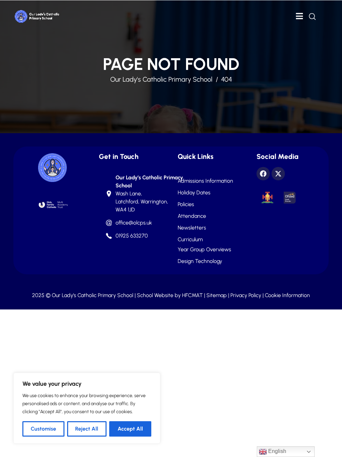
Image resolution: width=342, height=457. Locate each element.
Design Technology (200, 261)
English (276, 451)
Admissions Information (205, 181)
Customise (43, 429)
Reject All (86, 429)
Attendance (192, 216)
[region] (86, 408)
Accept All (130, 429)
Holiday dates (194, 192)
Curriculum (190, 239)
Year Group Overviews (204, 249)
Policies (186, 204)
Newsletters (192, 227)
